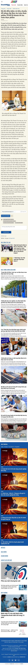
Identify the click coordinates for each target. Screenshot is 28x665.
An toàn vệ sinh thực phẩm (9, 222)
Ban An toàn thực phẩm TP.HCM (9, 221)
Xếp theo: (2, 238)
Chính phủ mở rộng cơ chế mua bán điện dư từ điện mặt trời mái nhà (13, 358)
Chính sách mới (16, 8)
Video (2, 446)
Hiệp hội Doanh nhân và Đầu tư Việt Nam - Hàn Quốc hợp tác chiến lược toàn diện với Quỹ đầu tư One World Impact (20, 249)
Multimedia (4, 444)
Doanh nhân (20, 5)
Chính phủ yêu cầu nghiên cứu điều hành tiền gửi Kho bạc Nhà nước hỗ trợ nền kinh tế (13, 301)
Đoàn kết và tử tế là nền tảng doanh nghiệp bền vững (13, 469)
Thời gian (6, 238)
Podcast (6, 446)
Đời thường (4, 592)
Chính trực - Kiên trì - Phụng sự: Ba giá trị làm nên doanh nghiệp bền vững (13, 494)
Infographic (17, 446)
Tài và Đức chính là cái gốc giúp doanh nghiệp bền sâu (12, 542)
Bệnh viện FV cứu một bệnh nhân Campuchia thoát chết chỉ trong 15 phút (12, 615)
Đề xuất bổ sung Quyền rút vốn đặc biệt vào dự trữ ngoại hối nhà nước (14, 416)
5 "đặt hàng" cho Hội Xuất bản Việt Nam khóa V (19, 259)
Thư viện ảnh (11, 446)
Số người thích (12, 238)
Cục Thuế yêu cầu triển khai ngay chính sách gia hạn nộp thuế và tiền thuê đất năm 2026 (13, 330)
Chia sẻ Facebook (6, 215)
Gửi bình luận (6, 232)
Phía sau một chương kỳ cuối (10, 581)
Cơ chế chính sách (18, 222)
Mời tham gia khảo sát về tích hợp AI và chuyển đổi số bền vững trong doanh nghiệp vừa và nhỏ (9, 587)
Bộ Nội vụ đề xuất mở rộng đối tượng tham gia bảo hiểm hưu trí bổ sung (13, 387)
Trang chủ (3, 8)
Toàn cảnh (13, 5)
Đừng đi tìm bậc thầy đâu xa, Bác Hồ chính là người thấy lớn (13, 518)
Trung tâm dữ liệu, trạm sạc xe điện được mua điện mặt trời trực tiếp (14, 273)
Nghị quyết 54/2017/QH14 (8, 219)
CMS (12, 663)
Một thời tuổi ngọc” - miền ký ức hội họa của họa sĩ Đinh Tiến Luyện (9, 630)
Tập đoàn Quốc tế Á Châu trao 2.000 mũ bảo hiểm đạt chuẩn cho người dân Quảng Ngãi (9, 623)
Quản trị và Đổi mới (6, 560)
